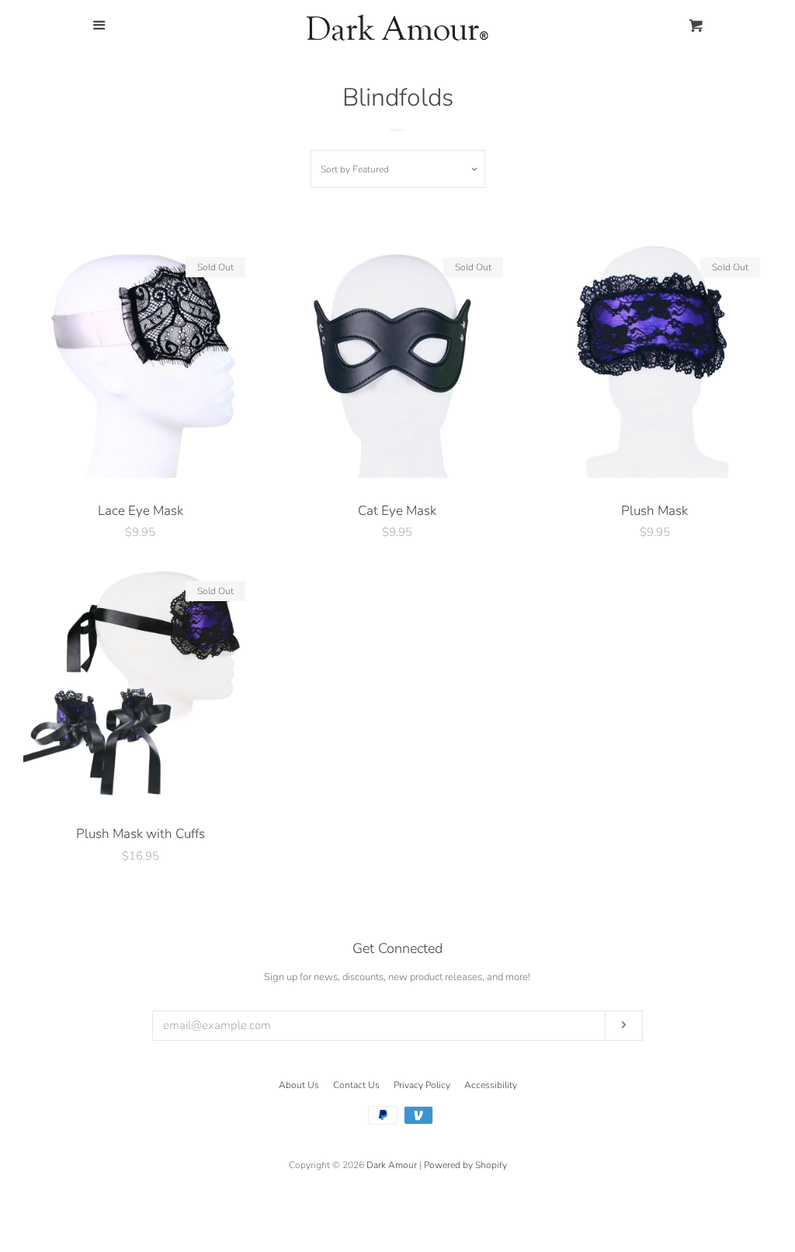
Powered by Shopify (465, 1165)
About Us (299, 1085)
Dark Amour (391, 1165)
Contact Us (356, 1085)
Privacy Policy (422, 1085)
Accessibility (490, 1085)
